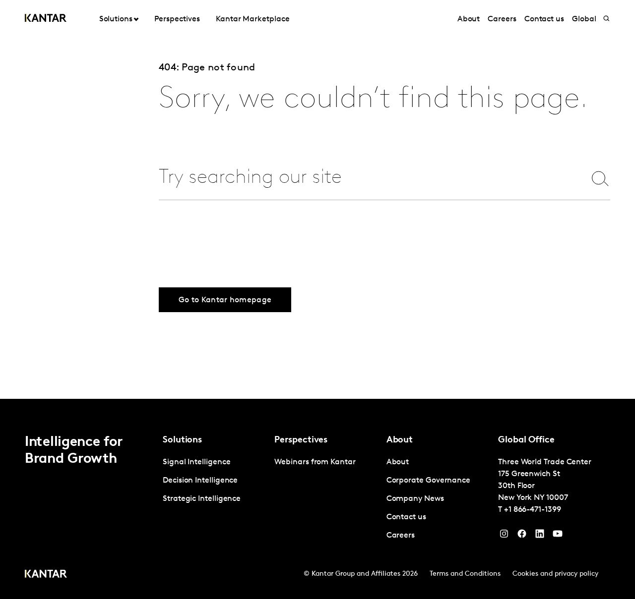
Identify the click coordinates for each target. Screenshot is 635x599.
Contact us (544, 19)
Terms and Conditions (465, 574)
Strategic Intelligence (202, 499)
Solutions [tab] (115, 19)
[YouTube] (540, 536)
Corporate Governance (428, 481)
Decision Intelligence (200, 481)
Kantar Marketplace (253, 19)
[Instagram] (504, 536)
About (468, 19)
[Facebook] (522, 536)
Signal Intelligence (196, 462)
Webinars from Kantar (314, 462)
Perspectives (176, 19)
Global (584, 19)
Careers (502, 19)
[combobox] (365, 178)
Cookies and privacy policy (555, 574)
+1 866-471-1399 (532, 510)
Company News (415, 499)
